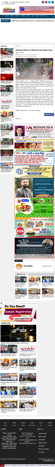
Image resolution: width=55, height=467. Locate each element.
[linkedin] (49, 2)
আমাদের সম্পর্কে (42, 433)
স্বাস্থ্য (41, 425)
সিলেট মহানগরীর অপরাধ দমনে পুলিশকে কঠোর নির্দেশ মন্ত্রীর (20, 297)
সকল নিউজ (41, 446)
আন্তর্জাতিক (23, 16)
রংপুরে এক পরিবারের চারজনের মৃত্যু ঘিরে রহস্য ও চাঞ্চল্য (47, 285)
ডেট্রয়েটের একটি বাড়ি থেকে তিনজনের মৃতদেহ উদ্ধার (33, 20)
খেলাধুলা (27, 16)
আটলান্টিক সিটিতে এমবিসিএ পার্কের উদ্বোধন (26, 383)
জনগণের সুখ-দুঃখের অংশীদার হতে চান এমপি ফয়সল (34, 285)
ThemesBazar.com (48, 460)
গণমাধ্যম (23, 425)
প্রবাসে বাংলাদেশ (32, 425)
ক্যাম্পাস (14, 425)
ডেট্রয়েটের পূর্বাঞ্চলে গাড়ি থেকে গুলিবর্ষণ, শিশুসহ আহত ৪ (6, 70)
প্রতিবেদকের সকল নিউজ (47, 266)
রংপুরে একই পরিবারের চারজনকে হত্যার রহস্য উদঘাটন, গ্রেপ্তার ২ (20, 285)
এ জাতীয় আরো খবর (20, 274)
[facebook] (43, 2)
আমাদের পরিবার (43, 443)
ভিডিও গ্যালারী (42, 436)
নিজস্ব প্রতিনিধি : (21, 52)
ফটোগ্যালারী (42, 440)
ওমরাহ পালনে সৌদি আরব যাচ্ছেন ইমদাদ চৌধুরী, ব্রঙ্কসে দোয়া (27, 410)
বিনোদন (33, 16)
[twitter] (46, 2)
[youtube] (52, 2)
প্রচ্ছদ (3, 16)
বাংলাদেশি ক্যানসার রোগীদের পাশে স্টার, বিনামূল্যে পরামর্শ (5, 107)
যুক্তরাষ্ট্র (11, 16)
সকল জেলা (41, 452)
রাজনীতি (17, 16)
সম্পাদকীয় (50, 425)
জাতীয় (7, 16)
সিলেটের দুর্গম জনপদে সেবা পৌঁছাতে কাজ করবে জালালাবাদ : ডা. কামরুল (34, 297)
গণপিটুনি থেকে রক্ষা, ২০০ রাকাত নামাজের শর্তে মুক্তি (48, 296)
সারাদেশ (41, 16)
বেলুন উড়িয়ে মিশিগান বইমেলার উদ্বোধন (5, 146)
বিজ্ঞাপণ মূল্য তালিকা (44, 449)
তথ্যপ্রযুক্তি (37, 16)
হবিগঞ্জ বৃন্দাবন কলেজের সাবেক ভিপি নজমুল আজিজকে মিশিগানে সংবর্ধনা (6, 134)
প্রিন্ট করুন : (48, 114)
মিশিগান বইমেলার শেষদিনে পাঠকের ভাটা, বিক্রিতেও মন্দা (7, 57)
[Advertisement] (27, 32)
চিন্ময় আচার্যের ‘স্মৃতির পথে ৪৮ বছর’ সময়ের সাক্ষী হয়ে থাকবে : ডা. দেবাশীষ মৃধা (7, 159)
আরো (45, 16)
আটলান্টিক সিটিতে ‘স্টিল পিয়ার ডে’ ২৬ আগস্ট (6, 170)
